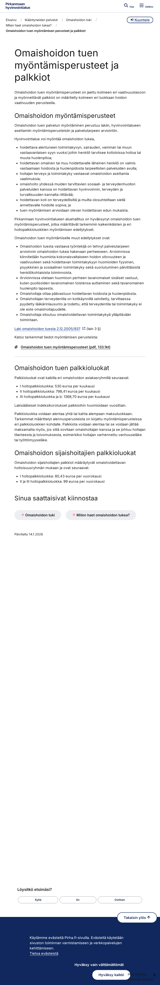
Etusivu (11, 20)
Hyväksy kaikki (111, 975)
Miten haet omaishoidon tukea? (29, 25)
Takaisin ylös (135, 918)
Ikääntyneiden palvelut (41, 20)
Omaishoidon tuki (79, 20)
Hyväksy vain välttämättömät (99, 965)
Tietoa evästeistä (44, 953)
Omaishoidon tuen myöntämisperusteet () (65, 347)
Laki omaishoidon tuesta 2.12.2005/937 (47, 329)
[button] (38, 899)
